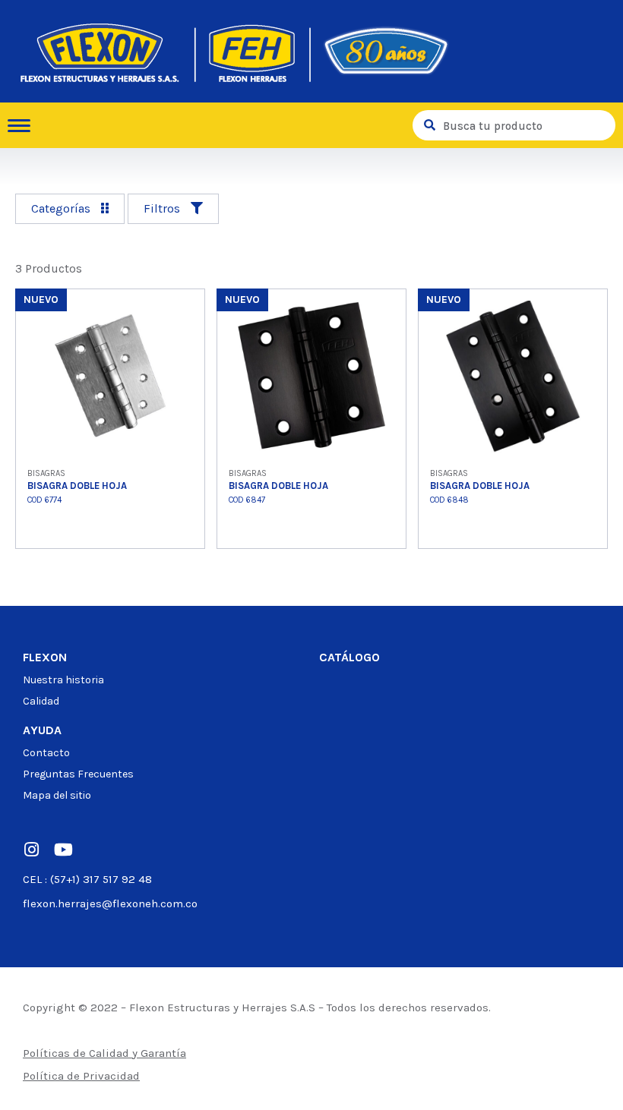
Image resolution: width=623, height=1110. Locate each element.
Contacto (46, 752)
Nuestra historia (63, 679)
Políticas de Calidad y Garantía (104, 1053)
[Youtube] (63, 849)
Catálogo (349, 657)
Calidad (41, 701)
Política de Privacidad (81, 1076)
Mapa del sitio (57, 795)
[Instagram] (31, 849)
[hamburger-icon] (25, 125)
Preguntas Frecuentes (78, 774)
